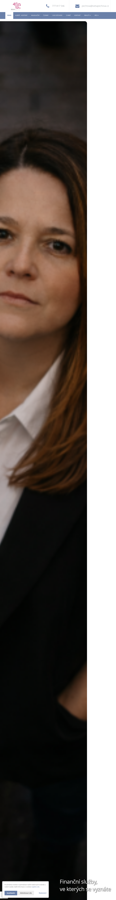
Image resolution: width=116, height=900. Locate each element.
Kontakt (77, 15)
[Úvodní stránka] (19, 6)
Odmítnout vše (26, 893)
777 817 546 (58, 5)
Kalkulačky (35, 15)
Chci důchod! (57, 15)
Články (45, 15)
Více (96, 15)
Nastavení (42, 893)
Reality (87, 15)
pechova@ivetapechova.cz (95, 5)
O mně (68, 15)
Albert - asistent (21, 15)
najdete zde (35, 887)
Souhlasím (11, 893)
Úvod (9, 15)
